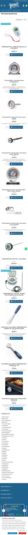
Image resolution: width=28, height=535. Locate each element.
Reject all (22, 533)
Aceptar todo (12, 533)
